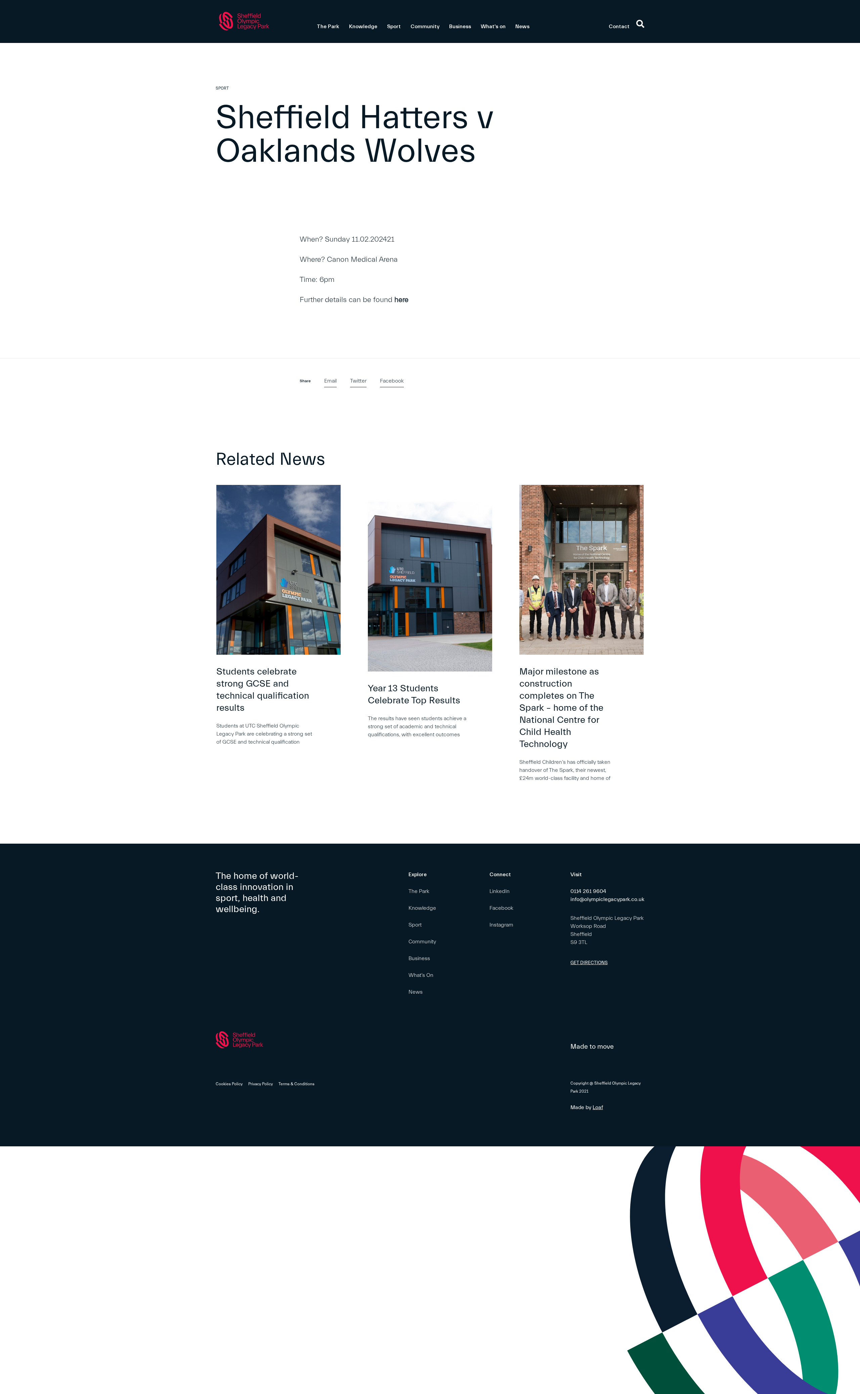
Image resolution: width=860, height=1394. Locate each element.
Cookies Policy (229, 1084)
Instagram (501, 925)
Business (460, 26)
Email (330, 381)
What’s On (420, 975)
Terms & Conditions (296, 1084)
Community (425, 26)
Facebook (392, 381)
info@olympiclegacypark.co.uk (607, 899)
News (522, 26)
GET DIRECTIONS (589, 962)
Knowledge (363, 26)
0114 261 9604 (588, 891)
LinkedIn (499, 891)
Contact (619, 26)
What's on (493, 26)
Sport (394, 26)
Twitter (358, 381)
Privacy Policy (260, 1084)
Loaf (598, 1107)
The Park (328, 26)
